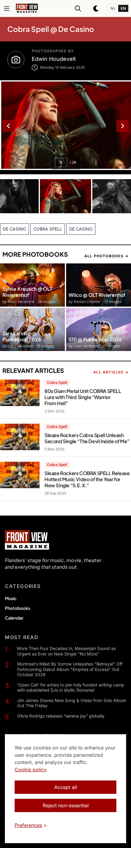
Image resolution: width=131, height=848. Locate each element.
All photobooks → (106, 256)
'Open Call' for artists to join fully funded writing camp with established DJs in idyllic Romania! (70, 687)
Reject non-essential (66, 805)
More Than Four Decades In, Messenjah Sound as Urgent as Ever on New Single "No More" (66, 651)
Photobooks (17, 608)
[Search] (78, 8)
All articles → (111, 372)
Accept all (65, 787)
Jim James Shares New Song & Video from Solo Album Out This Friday (71, 703)
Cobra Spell (57, 382)
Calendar (14, 617)
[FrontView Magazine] (27, 540)
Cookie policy (31, 769)
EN (123, 8)
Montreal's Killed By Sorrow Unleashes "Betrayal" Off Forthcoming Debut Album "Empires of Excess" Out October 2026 (69, 669)
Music (10, 598)
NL (113, 8)
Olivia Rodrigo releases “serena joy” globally (60, 715)
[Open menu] (6, 8)
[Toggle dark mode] (96, 8)
